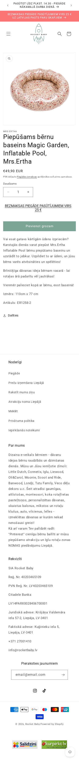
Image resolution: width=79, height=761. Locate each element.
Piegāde (14, 373)
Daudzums (10, 183)
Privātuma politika (21, 420)
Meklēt (13, 411)
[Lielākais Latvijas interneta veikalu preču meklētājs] (54, 745)
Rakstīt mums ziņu (21, 392)
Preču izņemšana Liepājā (26, 382)
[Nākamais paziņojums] (71, 5)
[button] (8, 33)
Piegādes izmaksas (27, 177)
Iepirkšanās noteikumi (24, 430)
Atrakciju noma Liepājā (24, 401)
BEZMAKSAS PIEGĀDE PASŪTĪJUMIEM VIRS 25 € (38, 208)
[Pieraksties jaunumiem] (63, 675)
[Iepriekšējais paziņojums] (7, 5)
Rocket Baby (32, 724)
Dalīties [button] (13, 315)
